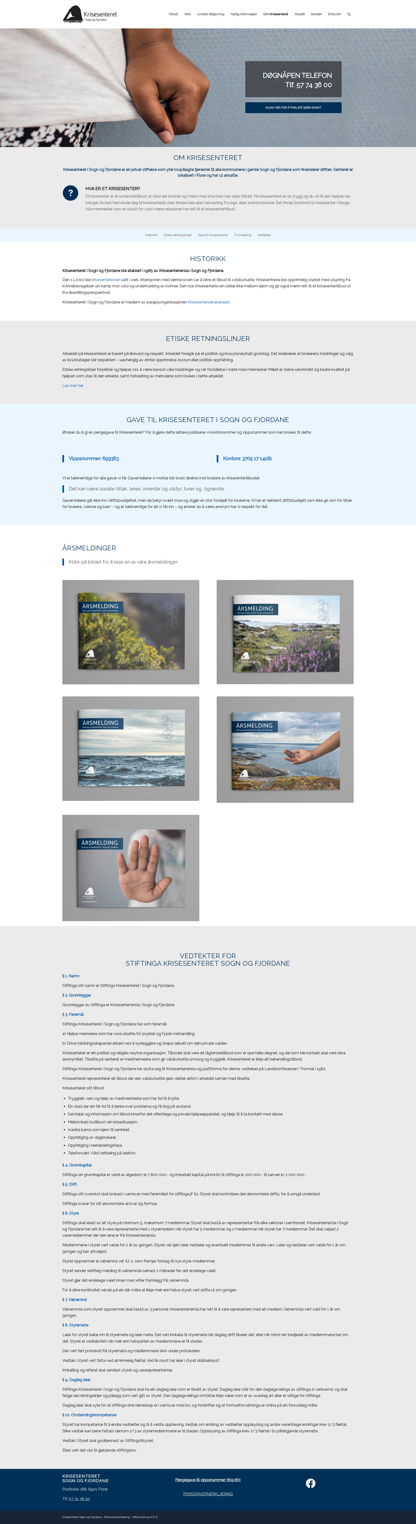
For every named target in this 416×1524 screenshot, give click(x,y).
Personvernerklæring (117, 1517)
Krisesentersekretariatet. (209, 302)
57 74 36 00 (79, 1499)
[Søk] (349, 14)
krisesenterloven (105, 279)
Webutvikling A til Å (145, 1517)
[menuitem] (173, 14)
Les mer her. (73, 385)
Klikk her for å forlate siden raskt (293, 107)
